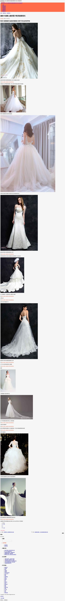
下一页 (3, 527)
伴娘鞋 (5, 571)
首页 (3, 4)
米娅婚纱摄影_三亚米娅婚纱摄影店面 (41, 532)
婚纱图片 (8, 13)
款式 (5, 590)
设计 (5, 591)
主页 (1, 13)
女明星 (5, 568)
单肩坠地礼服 (6, 572)
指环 (5, 583)
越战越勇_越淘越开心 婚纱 (9, 559)
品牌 (5, 588)
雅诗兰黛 (6, 587)
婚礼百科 (4, 10)
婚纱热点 (4, 11)
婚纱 (5, 585)
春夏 (5, 575)
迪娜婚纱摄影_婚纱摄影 (8, 553)
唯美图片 (6, 584)
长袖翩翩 (6, 576)
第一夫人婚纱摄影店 (8, 551)
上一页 (3, 524)
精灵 (5, 574)
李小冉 (5, 589)
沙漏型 (5, 570)
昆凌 (5, 586)
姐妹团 (5, 578)
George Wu (6, 573)
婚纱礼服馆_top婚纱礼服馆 (9, 558)
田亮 (5, 569)
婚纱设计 (6, 567)
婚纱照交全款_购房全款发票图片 (10, 554)
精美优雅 (6, 592)
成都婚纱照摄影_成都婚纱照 (9, 552)
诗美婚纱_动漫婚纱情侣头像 (9, 532)
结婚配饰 (4, 9)
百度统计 (2, 596)
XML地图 (2, 598)
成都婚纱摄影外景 (8, 563)
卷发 (5, 577)
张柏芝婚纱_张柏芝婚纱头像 (9, 550)
